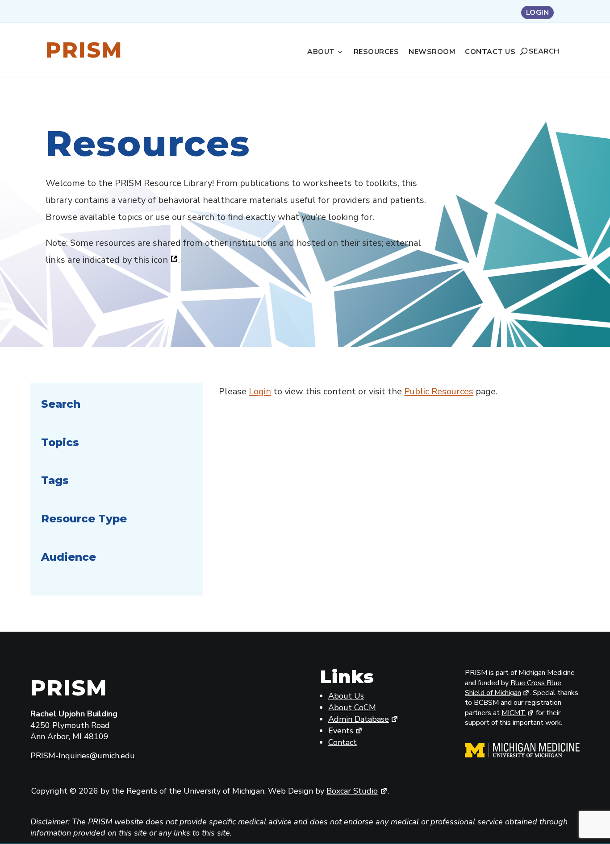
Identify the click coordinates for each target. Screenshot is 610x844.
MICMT (513, 713)
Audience (68, 556)
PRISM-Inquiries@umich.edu (82, 755)
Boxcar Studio (352, 791)
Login (537, 13)
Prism (84, 50)
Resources (376, 53)
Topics (60, 442)
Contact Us (490, 53)
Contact (342, 742)
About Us (346, 696)
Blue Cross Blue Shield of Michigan (513, 688)
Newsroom (432, 53)
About (321, 53)
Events (340, 730)
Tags (55, 480)
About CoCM (352, 707)
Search (544, 51)
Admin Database (358, 719)
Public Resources (438, 391)
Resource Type (84, 518)
